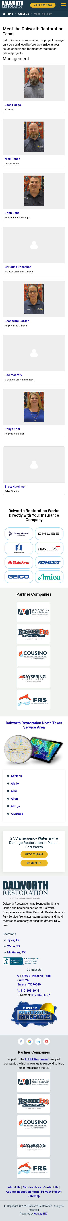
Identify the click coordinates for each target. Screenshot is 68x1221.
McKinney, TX (16, 952)
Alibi (14, 791)
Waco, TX (13, 946)
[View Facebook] (21, 1041)
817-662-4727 (40, 995)
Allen (14, 798)
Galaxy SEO (41, 1213)
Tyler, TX (13, 940)
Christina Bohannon (18, 267)
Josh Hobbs (13, 105)
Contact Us (34, 863)
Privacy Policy (51, 1191)
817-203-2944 (44, 5)
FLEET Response (36, 1059)
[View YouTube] (46, 1041)
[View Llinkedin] (38, 1041)
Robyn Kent (12, 429)
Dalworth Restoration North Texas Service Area (34, 725)
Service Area (32, 1187)
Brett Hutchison (15, 486)
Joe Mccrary (13, 375)
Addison (16, 776)
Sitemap (34, 1196)
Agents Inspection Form (22, 1191)
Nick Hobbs (12, 159)
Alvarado (17, 814)
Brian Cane (12, 213)
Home (9, 13)
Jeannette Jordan (17, 321)
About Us (23, 13)
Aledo (15, 783)
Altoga (15, 806)
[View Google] (29, 1041)
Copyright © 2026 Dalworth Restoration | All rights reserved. (35, 1208)
